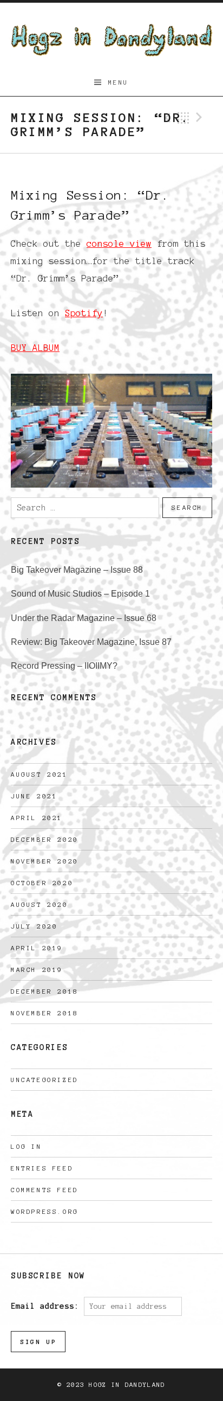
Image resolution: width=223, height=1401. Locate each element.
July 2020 (34, 926)
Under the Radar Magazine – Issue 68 (83, 618)
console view (119, 243)
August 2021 (39, 774)
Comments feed (44, 1189)
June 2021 (34, 795)
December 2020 (44, 839)
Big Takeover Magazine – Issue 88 (77, 569)
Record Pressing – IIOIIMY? (64, 665)
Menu (118, 82)
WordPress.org (44, 1211)
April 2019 (37, 947)
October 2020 (42, 882)
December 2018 (44, 991)
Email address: (47, 1306)
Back (183, 118)
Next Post (200, 118)
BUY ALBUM (35, 348)
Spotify (84, 313)
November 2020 (44, 861)
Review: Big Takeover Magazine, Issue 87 (91, 642)
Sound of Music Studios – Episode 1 (80, 593)
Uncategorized (44, 1079)
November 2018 (44, 1012)
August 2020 (39, 904)
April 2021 (37, 817)
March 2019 (37, 969)
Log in (26, 1146)
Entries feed (42, 1168)
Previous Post (166, 118)
